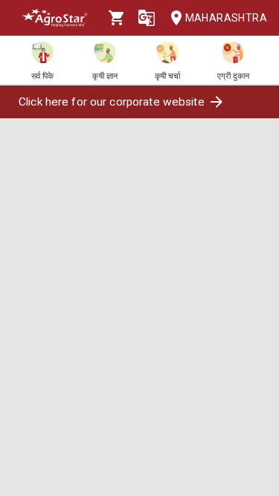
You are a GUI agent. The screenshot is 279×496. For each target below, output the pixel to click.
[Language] (146, 18)
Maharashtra (226, 18)
